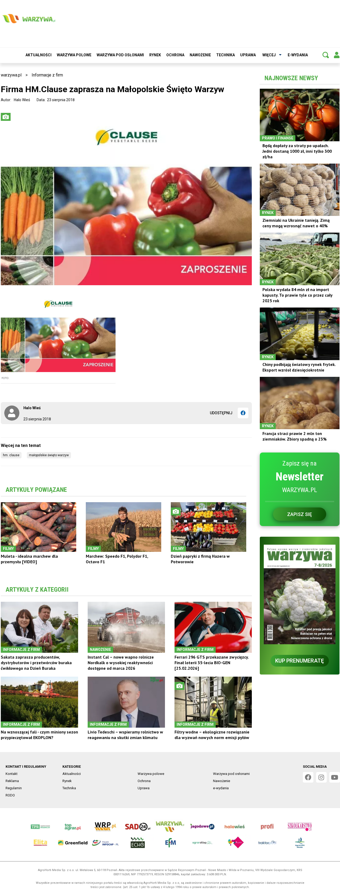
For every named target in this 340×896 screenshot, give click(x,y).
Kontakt (12, 774)
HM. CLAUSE (11, 455)
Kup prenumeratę (299, 661)
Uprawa (248, 55)
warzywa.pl (11, 75)
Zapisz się (299, 514)
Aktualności (39, 55)
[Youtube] (334, 777)
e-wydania (298, 55)
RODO (10, 795)
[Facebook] (243, 413)
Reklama (12, 781)
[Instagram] (321, 777)
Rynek (155, 55)
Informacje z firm (47, 75)
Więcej (269, 55)
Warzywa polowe (74, 55)
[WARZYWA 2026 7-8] (299, 594)
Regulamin (14, 788)
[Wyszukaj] (325, 55)
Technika (225, 55)
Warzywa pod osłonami (120, 55)
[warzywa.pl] (29, 18)
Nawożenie (200, 55)
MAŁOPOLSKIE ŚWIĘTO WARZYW (49, 455)
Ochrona (175, 55)
